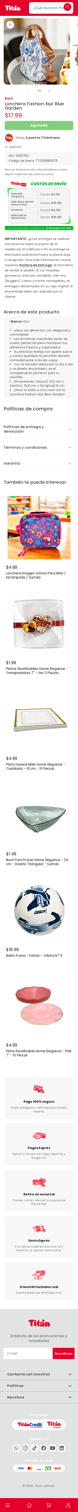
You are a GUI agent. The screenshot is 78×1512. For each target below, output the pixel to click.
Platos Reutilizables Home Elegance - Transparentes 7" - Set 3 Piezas (37, 671)
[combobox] (51, 8)
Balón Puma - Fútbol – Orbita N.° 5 (34, 956)
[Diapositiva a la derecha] (49, 90)
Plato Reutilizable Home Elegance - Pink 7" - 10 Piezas (39, 1053)
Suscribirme (63, 1353)
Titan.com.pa (45, 1486)
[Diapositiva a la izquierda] (29, 90)
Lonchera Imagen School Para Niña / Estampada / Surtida (36, 576)
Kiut (9, 98)
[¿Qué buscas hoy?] (67, 7)
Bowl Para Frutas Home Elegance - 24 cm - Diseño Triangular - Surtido (37, 862)
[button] (8, 1505)
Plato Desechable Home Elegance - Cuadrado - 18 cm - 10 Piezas (35, 767)
